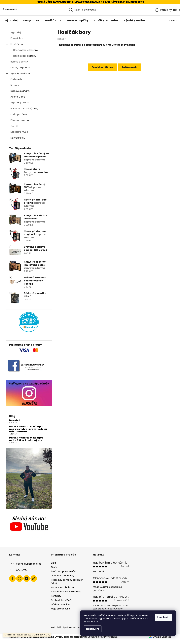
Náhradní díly (18, 137)
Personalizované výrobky (24, 108)
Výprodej (16, 32)
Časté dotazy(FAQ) (62, 600)
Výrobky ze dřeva (20, 73)
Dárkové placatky (20, 91)
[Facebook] (12, 578)
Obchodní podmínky (62, 575)
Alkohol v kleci (18, 96)
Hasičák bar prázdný (24, 56)
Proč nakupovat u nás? (64, 571)
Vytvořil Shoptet (162, 636)
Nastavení (92, 628)
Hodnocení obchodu (62, 587)
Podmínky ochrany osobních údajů (67, 581)
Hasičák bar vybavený (25, 50)
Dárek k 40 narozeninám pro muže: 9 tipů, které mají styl (26, 439)
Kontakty (56, 596)
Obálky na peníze (20, 67)
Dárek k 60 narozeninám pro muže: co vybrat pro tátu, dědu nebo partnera (28, 429)
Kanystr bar (17, 38)
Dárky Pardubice (60, 604)
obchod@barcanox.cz (28, 563)
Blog (53, 562)
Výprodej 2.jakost (20, 102)
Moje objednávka (60, 608)
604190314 (22, 570)
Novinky (15, 85)
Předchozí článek (102, 67)
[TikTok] (33, 578)
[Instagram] (19, 578)
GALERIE (15, 126)
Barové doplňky (19, 61)
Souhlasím (163, 617)
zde (97, 621)
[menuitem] (11, 20)
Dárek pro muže (19, 131)
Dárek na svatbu (20, 120)
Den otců (14, 420)
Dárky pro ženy (19, 114)
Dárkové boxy (18, 79)
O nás (54, 567)
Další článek (129, 67)
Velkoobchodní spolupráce (66, 591)
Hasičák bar (17, 44)
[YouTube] (26, 578)
